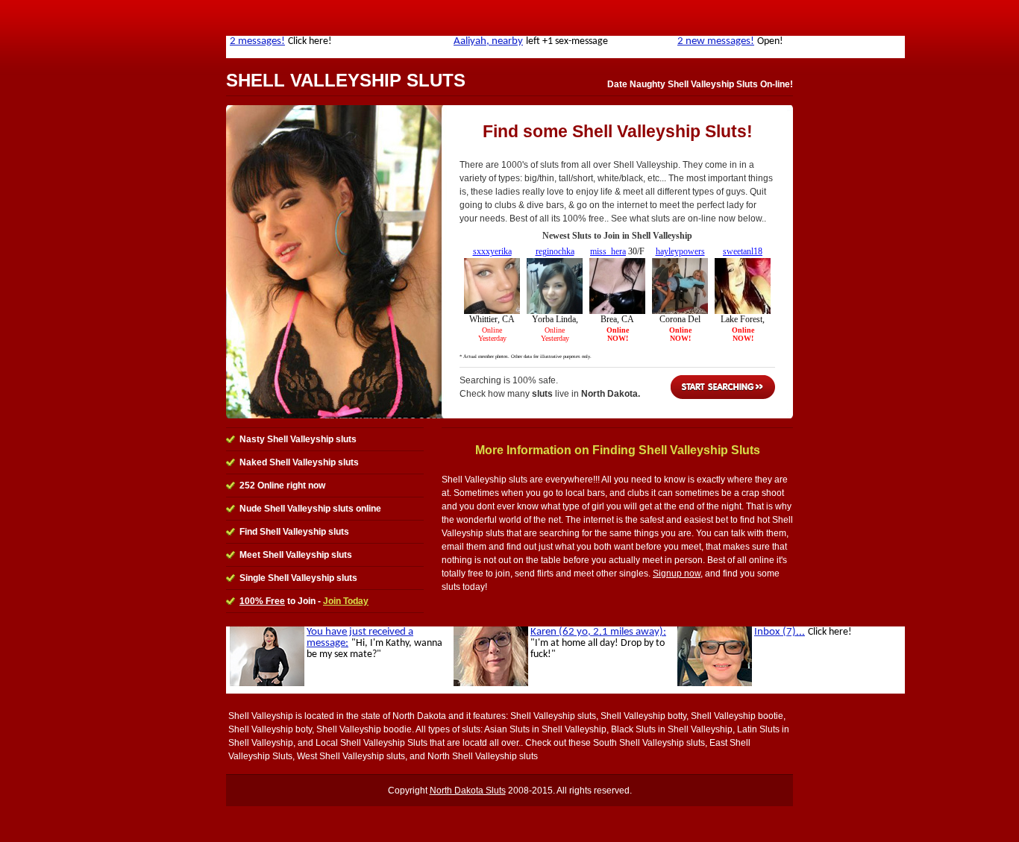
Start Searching (723, 387)
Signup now (676, 573)
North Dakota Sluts (468, 790)
